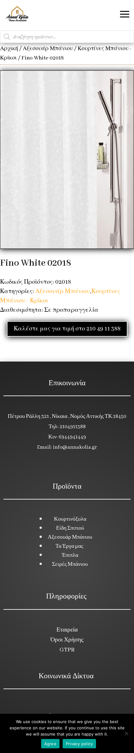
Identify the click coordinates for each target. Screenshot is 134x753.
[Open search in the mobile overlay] (67, 37)
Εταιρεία (67, 630)
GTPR (67, 650)
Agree (50, 743)
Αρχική (9, 48)
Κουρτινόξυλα (70, 519)
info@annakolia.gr (75, 447)
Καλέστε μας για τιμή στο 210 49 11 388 (67, 329)
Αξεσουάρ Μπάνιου (48, 48)
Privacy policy (79, 743)
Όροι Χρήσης (67, 640)
